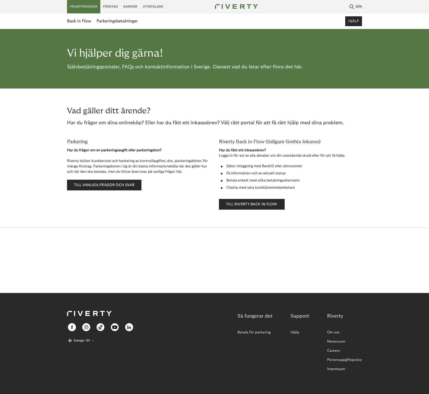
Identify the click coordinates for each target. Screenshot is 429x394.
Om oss (333, 332)
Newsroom (336, 341)
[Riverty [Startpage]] (234, 6)
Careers (333, 350)
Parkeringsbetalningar (117, 21)
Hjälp (353, 21)
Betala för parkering (254, 332)
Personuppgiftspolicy (344, 360)
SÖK (358, 6)
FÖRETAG (110, 6)
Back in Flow (79, 21)
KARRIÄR (130, 6)
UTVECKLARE (153, 6)
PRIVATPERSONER (84, 6)
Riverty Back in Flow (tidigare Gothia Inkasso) (270, 141)
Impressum (336, 369)
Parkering (77, 141)
